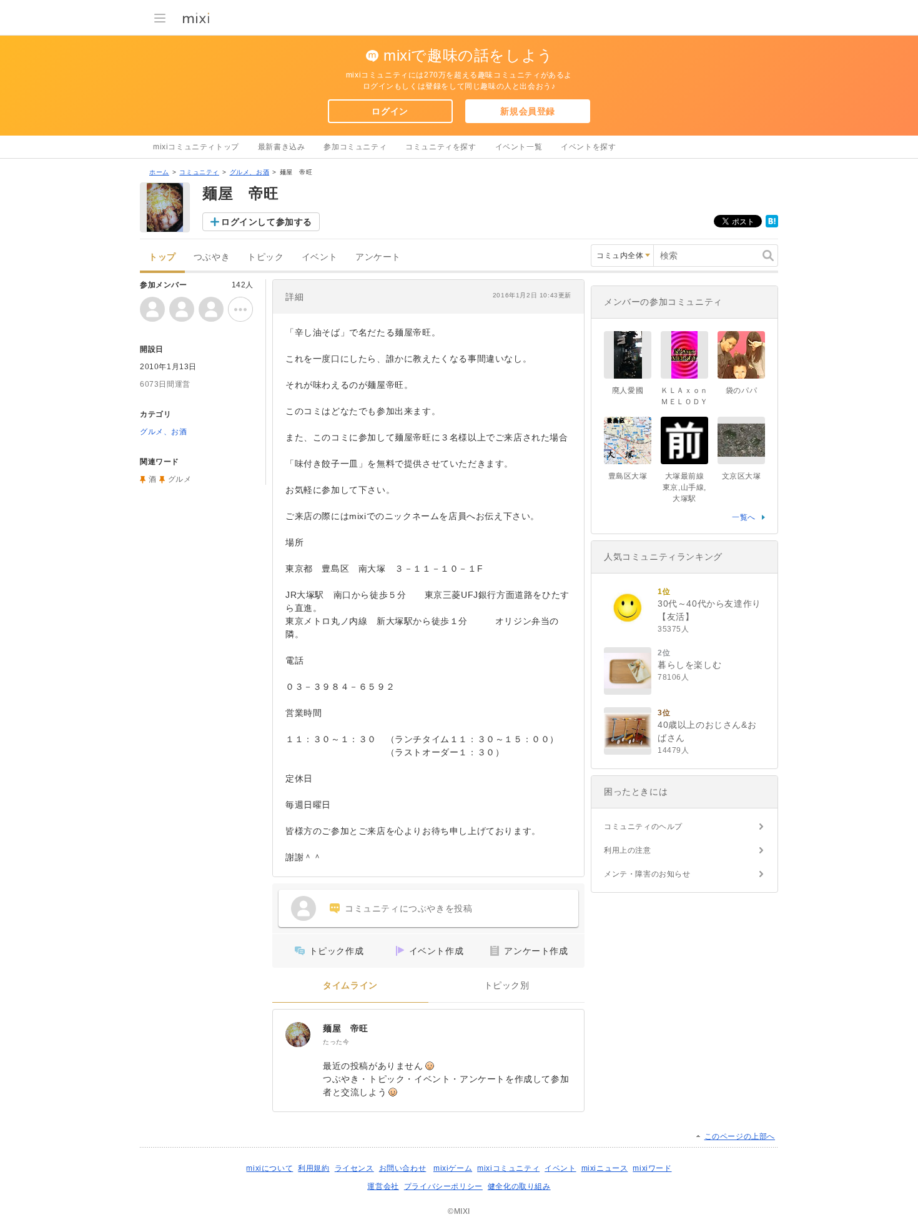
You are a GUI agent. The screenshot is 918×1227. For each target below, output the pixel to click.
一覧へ (744, 517)
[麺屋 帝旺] (297, 1034)
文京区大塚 (741, 476)
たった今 (336, 1041)
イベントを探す (588, 146)
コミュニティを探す (440, 146)
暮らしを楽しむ (689, 665)
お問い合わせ (403, 1168)
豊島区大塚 (628, 476)
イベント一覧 (519, 146)
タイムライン (350, 985)
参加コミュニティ (355, 146)
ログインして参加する (266, 222)
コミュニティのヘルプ (643, 826)
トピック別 (507, 985)
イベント (320, 257)
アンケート (378, 257)
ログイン (390, 111)
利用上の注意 (627, 850)
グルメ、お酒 (250, 172)
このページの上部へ (739, 1136)
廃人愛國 (627, 390)
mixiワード (652, 1168)
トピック (265, 257)
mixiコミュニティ (508, 1168)
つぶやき (212, 257)
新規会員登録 (527, 111)
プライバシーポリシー (443, 1186)
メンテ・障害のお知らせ (647, 874)
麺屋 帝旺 (345, 1028)
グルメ (180, 479)
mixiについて (269, 1168)
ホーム (159, 172)
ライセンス (354, 1168)
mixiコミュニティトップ (196, 146)
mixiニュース (604, 1168)
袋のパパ (741, 390)
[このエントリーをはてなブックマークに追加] (772, 225)
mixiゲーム (452, 1168)
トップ (162, 257)
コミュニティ (199, 172)
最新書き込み (281, 146)
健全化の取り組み (519, 1186)
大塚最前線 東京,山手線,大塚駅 (684, 487)
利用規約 (313, 1168)
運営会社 (382, 1186)
